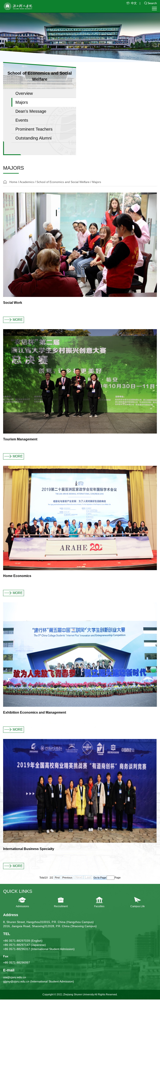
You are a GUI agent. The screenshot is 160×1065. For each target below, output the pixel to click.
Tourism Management (20, 439)
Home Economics (17, 576)
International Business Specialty (28, 849)
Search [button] (152, 3)
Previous (67, 877)
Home (13, 182)
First (57, 877)
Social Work (12, 302)
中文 (134, 3)
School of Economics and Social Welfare (63, 182)
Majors (96, 182)
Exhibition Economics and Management (34, 712)
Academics (27, 182)
